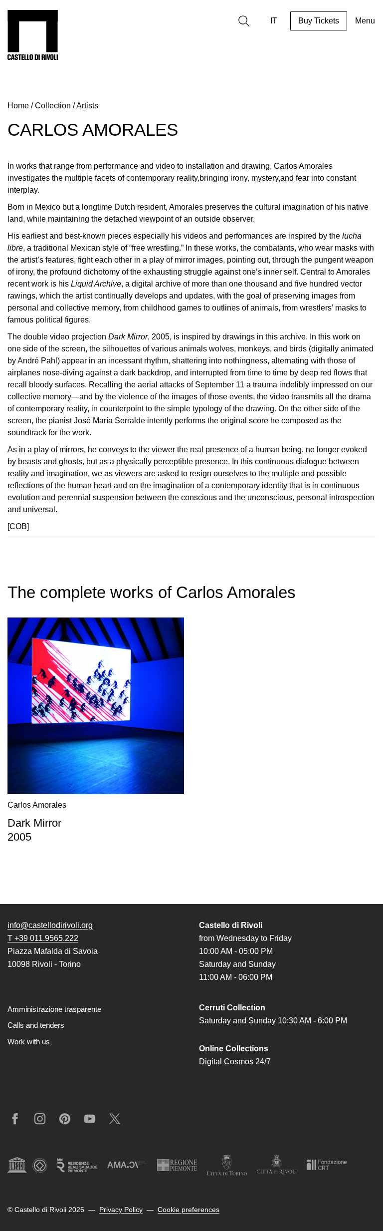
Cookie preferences (188, 1210)
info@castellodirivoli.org (50, 925)
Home (18, 105)
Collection (53, 105)
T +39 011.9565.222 (42, 938)
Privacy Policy (121, 1210)
